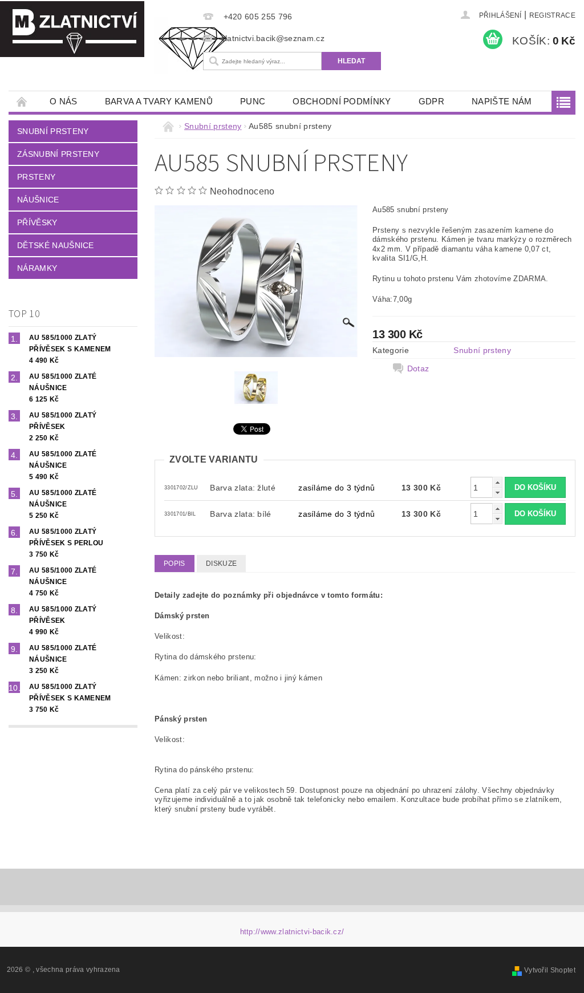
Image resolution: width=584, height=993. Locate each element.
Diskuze (221, 564)
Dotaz (418, 368)
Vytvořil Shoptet (549, 970)
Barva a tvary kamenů (159, 101)
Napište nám (502, 101)
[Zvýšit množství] (497, 482)
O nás (64, 101)
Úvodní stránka (22, 101)
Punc (252, 101)
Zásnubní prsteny (58, 154)
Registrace (552, 15)
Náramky (37, 268)
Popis (174, 564)
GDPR (431, 101)
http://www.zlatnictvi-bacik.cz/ (292, 931)
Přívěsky (37, 222)
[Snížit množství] (497, 492)
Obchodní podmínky (342, 101)
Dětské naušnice (55, 245)
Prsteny (36, 176)
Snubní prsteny (52, 131)
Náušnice (38, 199)
